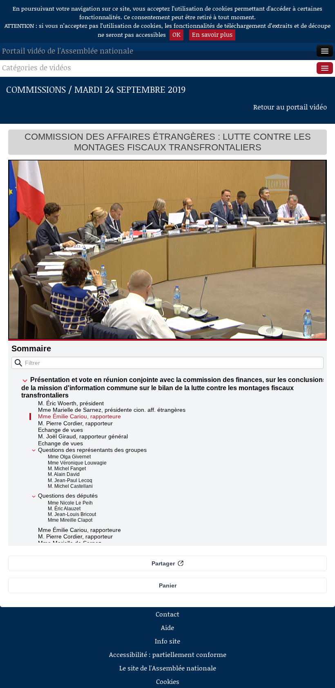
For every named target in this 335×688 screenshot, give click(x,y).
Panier (167, 585)
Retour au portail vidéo (290, 107)
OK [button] (176, 34)
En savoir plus (212, 34)
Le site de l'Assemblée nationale (167, 667)
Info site (167, 641)
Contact (167, 614)
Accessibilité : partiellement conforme (167, 654)
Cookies (167, 681)
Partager (163, 563)
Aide (167, 627)
